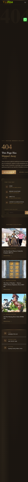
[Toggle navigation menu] (25, 2)
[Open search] (23, 2)
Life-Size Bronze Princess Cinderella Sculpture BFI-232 (13, 252)
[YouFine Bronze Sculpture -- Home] (7, 2)
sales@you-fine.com (13, 334)
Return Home (8, 172)
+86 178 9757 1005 (12, 341)
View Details (7, 255)
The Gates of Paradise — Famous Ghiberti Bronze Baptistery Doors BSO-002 (14, 284)
